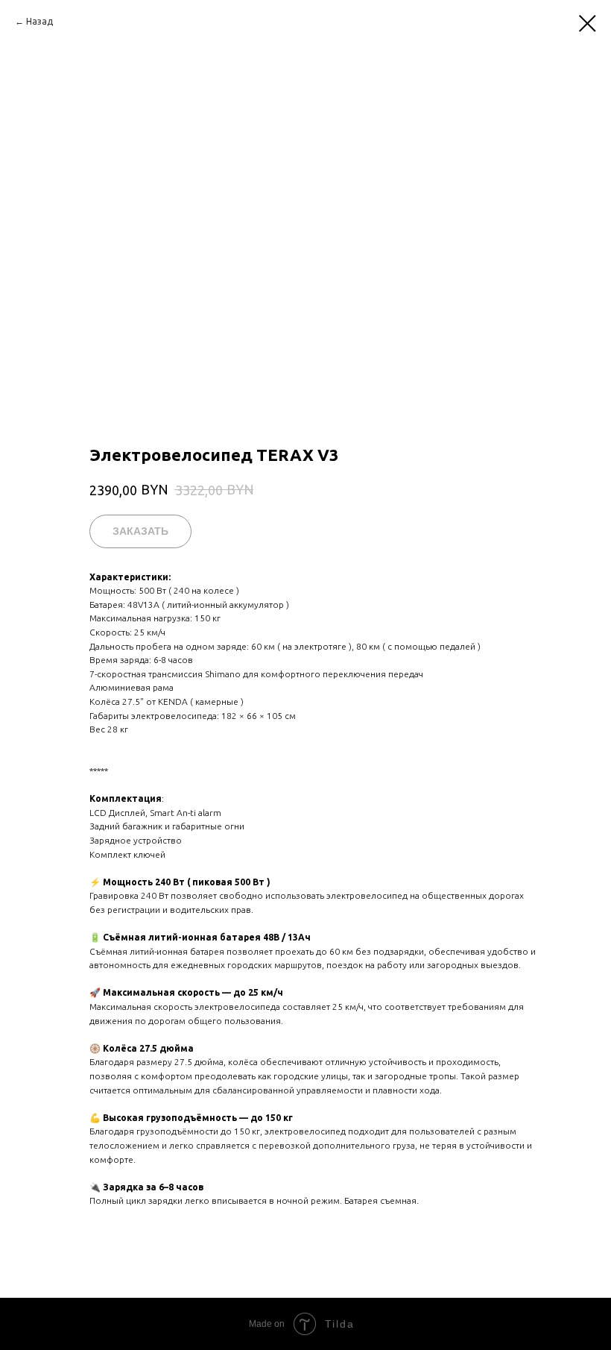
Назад (39, 21)
